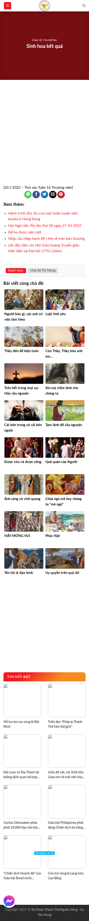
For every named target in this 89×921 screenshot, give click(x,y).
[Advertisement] (44, 138)
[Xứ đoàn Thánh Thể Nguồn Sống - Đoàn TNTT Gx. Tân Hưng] (44, 5)
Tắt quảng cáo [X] (44, 853)
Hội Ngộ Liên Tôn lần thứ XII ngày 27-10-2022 (44, 226)
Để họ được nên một (24, 232)
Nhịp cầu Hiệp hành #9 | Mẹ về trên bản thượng (46, 239)
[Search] (84, 5)
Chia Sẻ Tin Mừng (44, 40)
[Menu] (7, 6)
